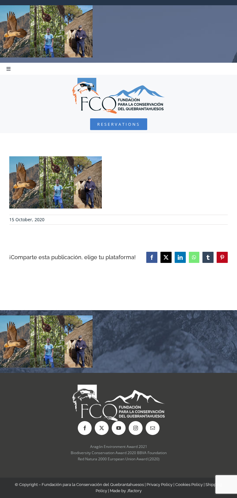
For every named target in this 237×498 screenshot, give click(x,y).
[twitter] (102, 428)
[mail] (153, 428)
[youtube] (119, 428)
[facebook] (85, 428)
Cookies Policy (189, 484)
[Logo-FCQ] (118, 80)
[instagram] (136, 428)
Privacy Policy (160, 484)
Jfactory (134, 490)
